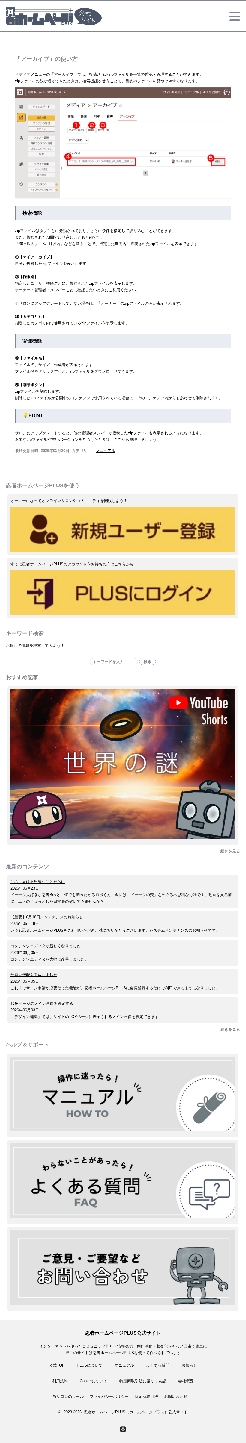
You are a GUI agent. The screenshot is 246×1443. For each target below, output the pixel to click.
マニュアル (105, 450)
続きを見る (230, 851)
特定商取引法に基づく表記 (142, 1381)
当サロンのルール (68, 1396)
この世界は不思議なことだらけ (37, 881)
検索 (148, 661)
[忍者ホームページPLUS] (123, 1429)
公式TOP (57, 1365)
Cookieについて (93, 1381)
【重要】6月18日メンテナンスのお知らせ (46, 917)
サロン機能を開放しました (33, 974)
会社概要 (186, 1381)
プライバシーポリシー (109, 1396)
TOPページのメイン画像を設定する (41, 1003)
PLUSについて (90, 1365)
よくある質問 (158, 1365)
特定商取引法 (146, 1396)
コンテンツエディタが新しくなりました (45, 946)
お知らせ (189, 1365)
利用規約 (60, 1381)
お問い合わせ (176, 1396)
